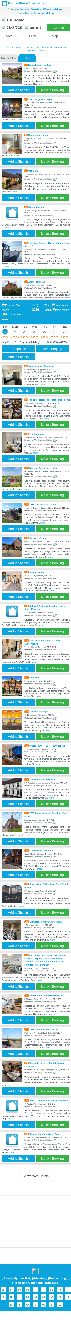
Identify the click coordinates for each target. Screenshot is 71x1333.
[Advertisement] (35, 1221)
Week (47, 305)
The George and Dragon (40, 99)
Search (59, 27)
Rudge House (36, 572)
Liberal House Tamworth (42, 779)
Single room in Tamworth (41, 366)
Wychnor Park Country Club (43, 468)
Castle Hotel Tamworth (41, 850)
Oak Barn (33, 171)
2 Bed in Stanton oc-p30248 (43, 1029)
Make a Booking (52, 90)
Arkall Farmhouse (37, 282)
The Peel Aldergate (39, 712)
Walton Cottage (36, 207)
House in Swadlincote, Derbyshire (46, 996)
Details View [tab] (8, 58)
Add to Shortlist (18, 90)
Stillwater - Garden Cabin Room (45, 922)
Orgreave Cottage (38, 538)
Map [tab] (27, 58)
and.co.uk (26, 3)
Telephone (18, 349)
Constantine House (38, 135)
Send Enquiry (52, 349)
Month (48, 309)
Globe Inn (34, 677)
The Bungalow (37, 434)
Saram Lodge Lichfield (40, 65)
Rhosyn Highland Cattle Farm (44, 1134)
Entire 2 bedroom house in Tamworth (48, 1100)
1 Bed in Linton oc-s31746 (42, 504)
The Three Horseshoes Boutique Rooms (49, 400)
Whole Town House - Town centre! (47, 746)
